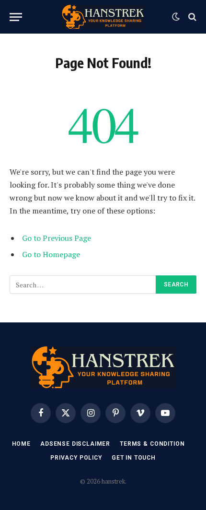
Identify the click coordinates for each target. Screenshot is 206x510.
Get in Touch (134, 457)
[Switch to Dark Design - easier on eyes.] (176, 16)
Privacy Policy (76, 457)
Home (21, 443)
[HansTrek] (103, 17)
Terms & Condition (152, 443)
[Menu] (16, 17)
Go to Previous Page (56, 238)
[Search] (191, 17)
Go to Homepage (51, 254)
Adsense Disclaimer (75, 443)
